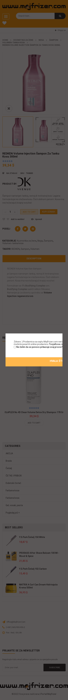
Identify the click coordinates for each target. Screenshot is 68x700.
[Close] (63, 333)
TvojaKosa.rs (56, 344)
